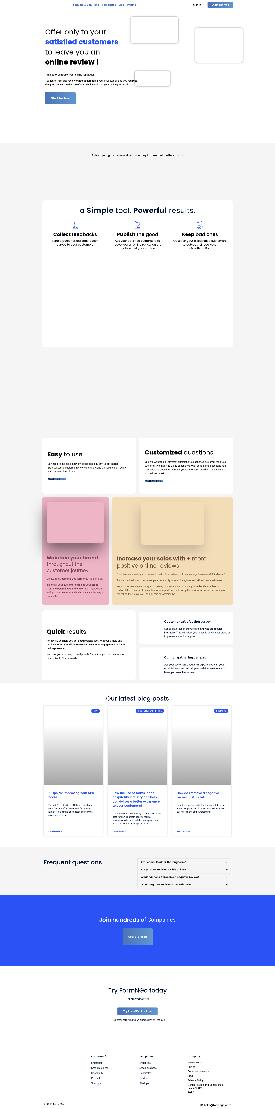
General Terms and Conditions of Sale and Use (206, 1086)
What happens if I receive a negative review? (170, 877)
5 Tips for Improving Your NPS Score (71, 795)
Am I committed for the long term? (163, 862)
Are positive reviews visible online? (163, 869)
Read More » (55, 831)
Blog (190, 1075)
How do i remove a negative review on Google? (198, 795)
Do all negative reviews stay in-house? (166, 884)
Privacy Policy (195, 1080)
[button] (184, 862)
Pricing (191, 1067)
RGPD (191, 1092)
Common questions (199, 1071)
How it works (195, 1062)
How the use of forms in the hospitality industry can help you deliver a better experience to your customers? (136, 799)
